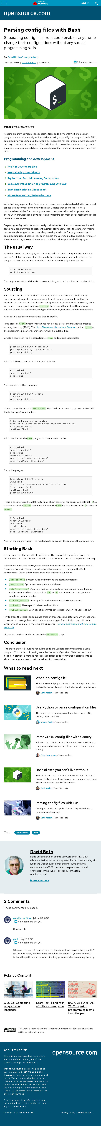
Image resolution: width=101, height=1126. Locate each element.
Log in (85, 3)
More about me (39, 880)
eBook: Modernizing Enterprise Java (29, 195)
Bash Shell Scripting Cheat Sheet (27, 189)
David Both (13, 57)
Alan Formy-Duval (22, 918)
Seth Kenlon (46, 692)
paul (15, 939)
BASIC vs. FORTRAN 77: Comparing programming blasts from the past (81, 1008)
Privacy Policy (68, 1112)
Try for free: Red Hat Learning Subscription (33, 178)
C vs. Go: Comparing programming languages (17, 1006)
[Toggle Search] (96, 3)
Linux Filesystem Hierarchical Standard (56, 327)
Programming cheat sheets (23, 172)
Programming (22, 833)
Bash (36, 833)
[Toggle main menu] (4, 3)
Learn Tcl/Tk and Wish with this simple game (50, 1004)
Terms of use (85, 1112)
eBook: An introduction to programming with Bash (37, 183)
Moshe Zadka (47, 722)
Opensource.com (14, 1068)
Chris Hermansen (49, 755)
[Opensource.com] (27, 14)
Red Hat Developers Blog (22, 166)
